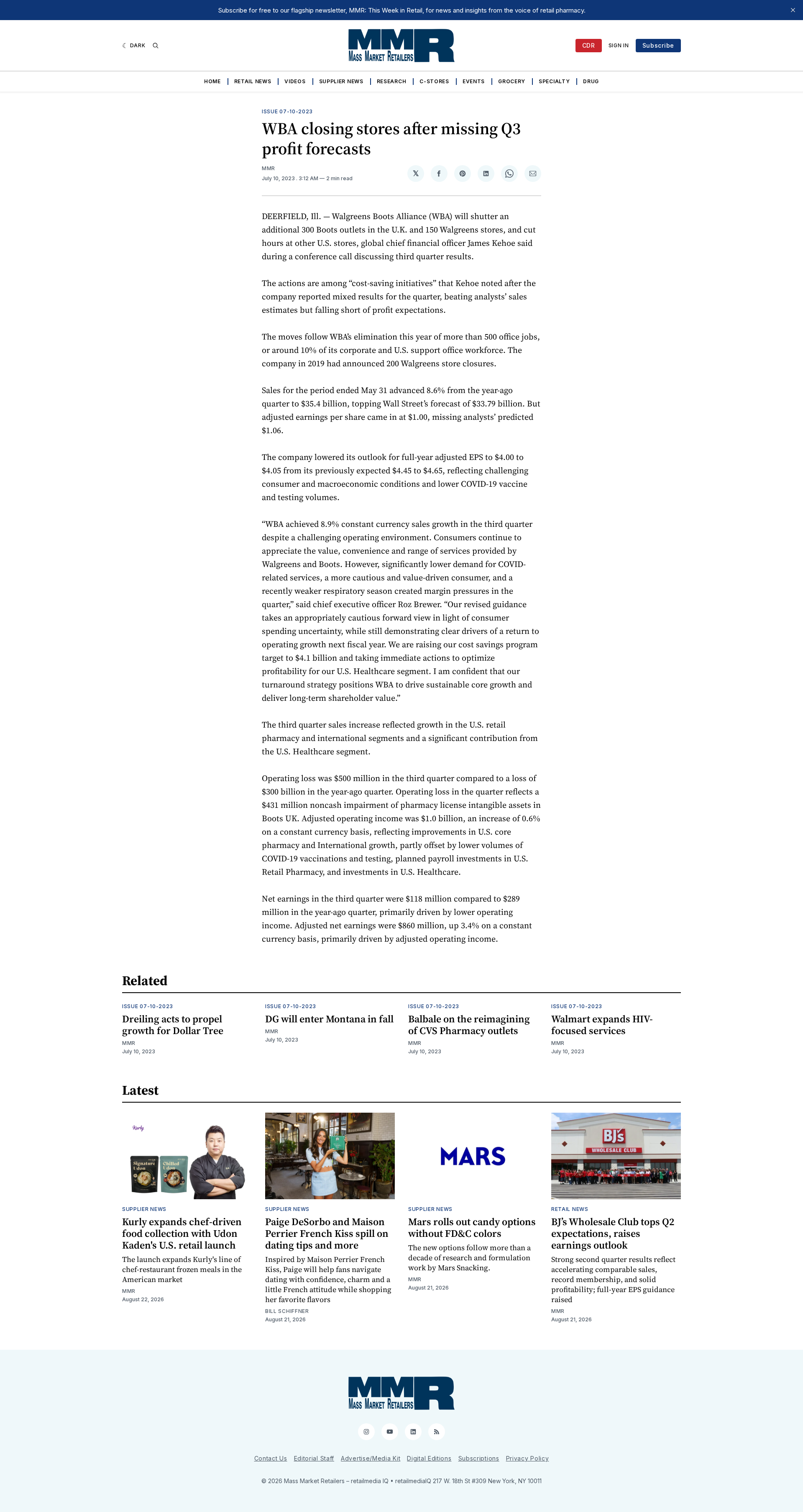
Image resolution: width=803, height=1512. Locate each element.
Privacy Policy (527, 1458)
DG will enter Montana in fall (329, 1019)
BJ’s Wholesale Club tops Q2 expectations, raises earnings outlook (612, 1233)
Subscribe (658, 45)
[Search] (155, 45)
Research (392, 81)
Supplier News (341, 81)
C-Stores (434, 81)
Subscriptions (478, 1458)
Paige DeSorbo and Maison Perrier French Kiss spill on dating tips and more (327, 1233)
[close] (793, 10)
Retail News (252, 81)
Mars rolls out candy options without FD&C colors (472, 1227)
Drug (591, 81)
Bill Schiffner (287, 1311)
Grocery (511, 81)
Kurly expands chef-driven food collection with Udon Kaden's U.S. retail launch (182, 1233)
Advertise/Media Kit (370, 1458)
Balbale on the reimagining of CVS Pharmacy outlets (469, 1024)
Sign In (619, 45)
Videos (294, 81)
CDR (588, 45)
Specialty (554, 81)
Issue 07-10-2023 (287, 111)
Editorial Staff (314, 1458)
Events (474, 81)
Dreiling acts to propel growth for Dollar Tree (172, 1024)
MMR (268, 168)
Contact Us (270, 1458)
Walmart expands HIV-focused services (602, 1024)
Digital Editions (429, 1458)
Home (212, 81)
